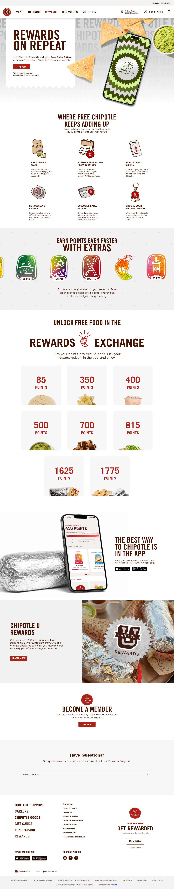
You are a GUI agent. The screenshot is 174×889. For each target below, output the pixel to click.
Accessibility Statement (20, 880)
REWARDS (51, 12)
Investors (67, 812)
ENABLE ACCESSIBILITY (161, 3)
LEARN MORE (19, 658)
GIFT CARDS (23, 824)
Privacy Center (157, 880)
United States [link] (24, 871)
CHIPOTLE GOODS (27, 817)
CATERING (34, 12)
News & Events (70, 808)
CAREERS (22, 811)
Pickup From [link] (130, 11)
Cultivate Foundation (73, 820)
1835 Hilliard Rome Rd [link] (132, 13)
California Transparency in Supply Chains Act (73, 880)
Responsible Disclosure (74, 836)
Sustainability (69, 832)
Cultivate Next (70, 824)
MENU (20, 12)
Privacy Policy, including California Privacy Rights (74, 885)
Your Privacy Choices (105, 885)
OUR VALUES (70, 12)
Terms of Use (127, 880)
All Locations (69, 828)
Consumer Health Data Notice (106, 880)
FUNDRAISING (25, 830)
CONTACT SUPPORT (29, 805)
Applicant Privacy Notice (43, 880)
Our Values (68, 804)
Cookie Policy (142, 880)
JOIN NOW (22, 66)
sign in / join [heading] (156, 12)
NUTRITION (89, 12)
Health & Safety (70, 816)
